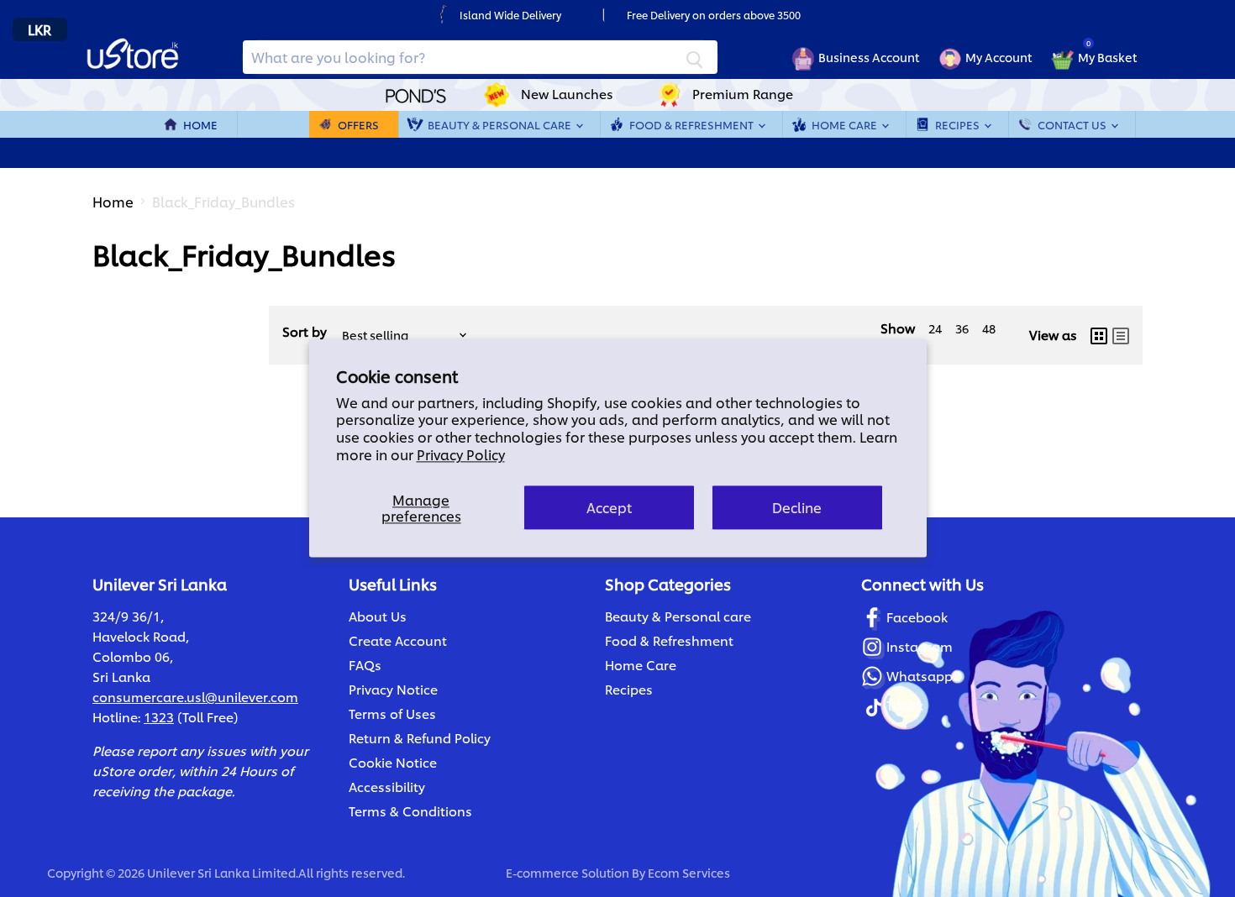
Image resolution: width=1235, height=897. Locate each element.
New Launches (567, 93)
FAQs (365, 665)
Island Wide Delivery (510, 15)
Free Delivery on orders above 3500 (714, 15)
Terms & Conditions (410, 811)
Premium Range (742, 93)
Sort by (304, 331)
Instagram (919, 646)
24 (935, 328)
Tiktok (904, 705)
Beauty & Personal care (678, 616)
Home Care (846, 124)
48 (989, 328)
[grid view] (1098, 335)
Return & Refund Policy (420, 738)
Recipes (958, 124)
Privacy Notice (393, 689)
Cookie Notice (393, 762)
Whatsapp (919, 676)
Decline (797, 507)
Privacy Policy (461, 454)
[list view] (1120, 335)
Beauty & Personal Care (501, 124)
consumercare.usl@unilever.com (195, 697)
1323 (159, 717)
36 (962, 328)
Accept (609, 507)
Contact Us (1073, 124)
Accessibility (387, 786)
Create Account (398, 640)
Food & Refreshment (692, 124)
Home (200, 124)
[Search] (694, 57)
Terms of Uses (392, 713)
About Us (378, 616)
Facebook (917, 617)
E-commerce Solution (567, 872)
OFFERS (358, 124)
